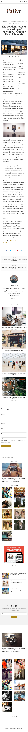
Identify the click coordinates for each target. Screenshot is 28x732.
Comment (3, 414)
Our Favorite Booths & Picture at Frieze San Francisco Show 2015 (21, 67)
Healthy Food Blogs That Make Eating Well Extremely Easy (18, 574)
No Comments (16, 23)
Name (3, 423)
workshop (5, 242)
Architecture (20, 21)
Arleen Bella (6, 21)
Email (2, 428)
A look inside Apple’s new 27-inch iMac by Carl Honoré (14, 327)
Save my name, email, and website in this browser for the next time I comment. (13, 441)
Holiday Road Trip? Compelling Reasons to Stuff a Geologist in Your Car (17, 590)
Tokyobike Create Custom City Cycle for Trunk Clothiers (21, 75)
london (19, 240)
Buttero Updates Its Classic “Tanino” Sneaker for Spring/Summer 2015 (21, 84)
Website (3, 433)
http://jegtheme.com (14, 295)
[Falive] (14, 10)
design (11, 240)
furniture (15, 240)
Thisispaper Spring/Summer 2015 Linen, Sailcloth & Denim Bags (17, 581)
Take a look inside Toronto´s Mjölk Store (14, 350)
